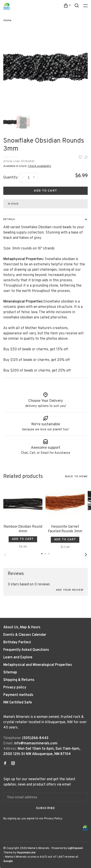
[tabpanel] (45, 67)
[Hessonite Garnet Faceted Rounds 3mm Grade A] (65, 502)
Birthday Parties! (17, 642)
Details (9, 219)
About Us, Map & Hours (21, 627)
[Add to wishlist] (81, 158)
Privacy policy (14, 687)
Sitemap (10, 672)
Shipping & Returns (18, 680)
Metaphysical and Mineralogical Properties (37, 665)
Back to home (76, 476)
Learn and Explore (17, 657)
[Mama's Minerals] (85, 828)
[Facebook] (5, 764)
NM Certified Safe (17, 702)
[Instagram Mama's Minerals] (13, 764)
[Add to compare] (86, 158)
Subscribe (45, 808)
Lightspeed (75, 848)
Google (8, 861)
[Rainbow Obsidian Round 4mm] (22, 502)
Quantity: (10, 177)
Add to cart (45, 191)
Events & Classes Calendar (24, 635)
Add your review (69, 590)
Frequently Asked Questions (26, 650)
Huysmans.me (26, 853)
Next (86, 554)
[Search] (77, 6)
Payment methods (18, 695)
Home (7, 20)
